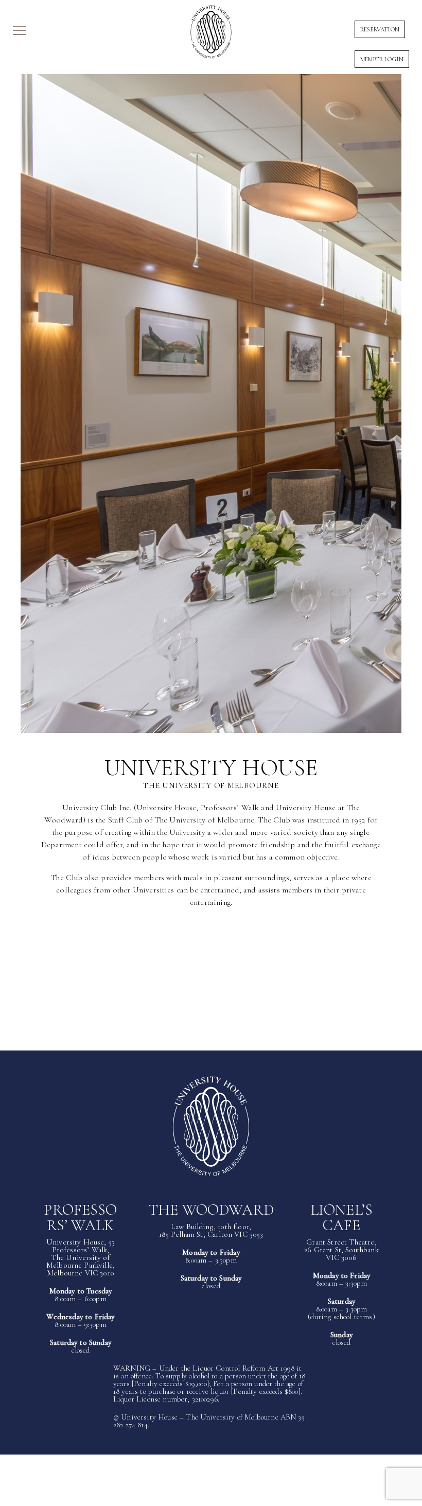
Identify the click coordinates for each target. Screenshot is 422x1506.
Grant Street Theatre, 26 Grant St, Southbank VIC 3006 (341, 1249)
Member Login (381, 59)
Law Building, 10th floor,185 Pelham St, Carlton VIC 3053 (211, 1230)
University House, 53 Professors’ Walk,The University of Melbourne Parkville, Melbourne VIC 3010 (80, 1257)
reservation (379, 29)
